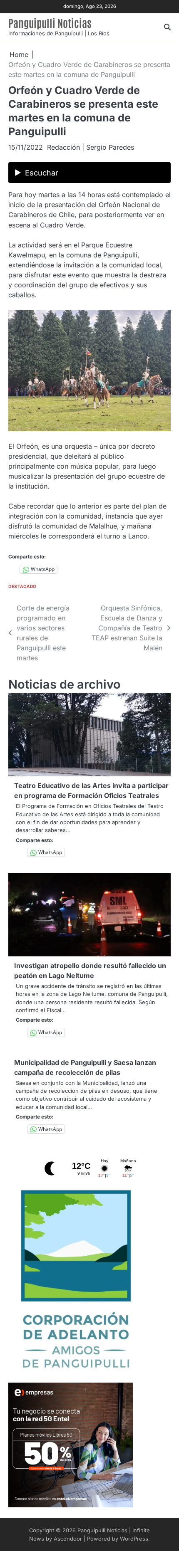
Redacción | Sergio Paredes (90, 147)
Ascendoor (68, 1539)
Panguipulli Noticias (50, 23)
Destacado (22, 586)
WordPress (134, 1539)
